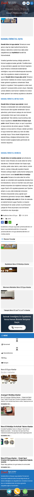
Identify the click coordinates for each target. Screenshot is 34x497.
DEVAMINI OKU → (6, 404)
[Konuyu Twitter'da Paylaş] (6, 222)
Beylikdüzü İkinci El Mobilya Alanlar (17, 264)
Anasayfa (9, 13)
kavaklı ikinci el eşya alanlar (12, 231)
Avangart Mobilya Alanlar (11, 395)
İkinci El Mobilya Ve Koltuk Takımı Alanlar (17, 427)
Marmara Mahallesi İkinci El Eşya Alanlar (17, 287)
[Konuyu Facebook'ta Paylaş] (2, 222)
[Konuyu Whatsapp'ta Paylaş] (9, 222)
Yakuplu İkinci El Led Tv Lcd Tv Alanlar (17, 310)
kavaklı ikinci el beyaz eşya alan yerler (12, 227)
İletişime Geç (18, 327)
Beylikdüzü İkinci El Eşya (20, 13)
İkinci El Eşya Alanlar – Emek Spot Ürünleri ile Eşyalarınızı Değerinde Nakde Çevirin (16, 460)
